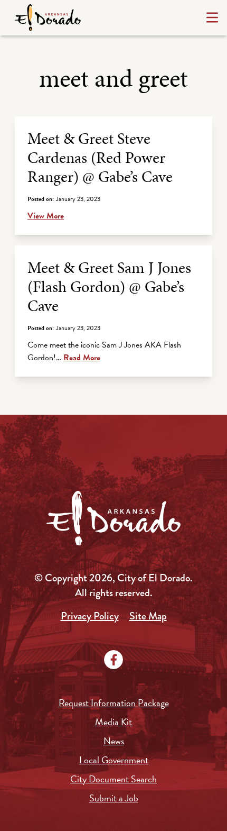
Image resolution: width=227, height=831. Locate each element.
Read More (81, 357)
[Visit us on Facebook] (113, 659)
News (113, 741)
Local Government (113, 760)
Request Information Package (114, 703)
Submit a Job (113, 798)
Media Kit (113, 722)
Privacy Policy (90, 616)
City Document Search (113, 779)
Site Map (148, 616)
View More (45, 215)
